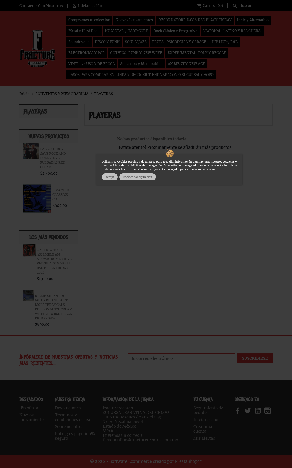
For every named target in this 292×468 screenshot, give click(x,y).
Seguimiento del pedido (208, 410)
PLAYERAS (35, 111)
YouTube (261, 410)
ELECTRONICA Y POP (86, 53)
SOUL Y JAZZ (136, 42)
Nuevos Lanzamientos (134, 20)
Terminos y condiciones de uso (73, 417)
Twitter (250, 410)
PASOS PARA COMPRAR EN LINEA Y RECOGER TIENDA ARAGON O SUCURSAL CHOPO (141, 75)
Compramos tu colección (89, 20)
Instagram (273, 410)
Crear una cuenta (202, 429)
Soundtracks (78, 42)
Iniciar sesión (206, 419)
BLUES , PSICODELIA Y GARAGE (179, 42)
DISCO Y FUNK (107, 42)
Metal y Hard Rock (83, 31)
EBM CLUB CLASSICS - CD (61, 194)
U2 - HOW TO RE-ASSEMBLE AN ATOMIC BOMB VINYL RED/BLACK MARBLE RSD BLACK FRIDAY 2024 (54, 261)
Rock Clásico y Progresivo (175, 31)
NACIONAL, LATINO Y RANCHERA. (232, 31)
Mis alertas (204, 438)
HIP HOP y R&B (225, 42)
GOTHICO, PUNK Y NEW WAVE (136, 53)
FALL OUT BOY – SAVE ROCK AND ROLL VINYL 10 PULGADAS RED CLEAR (53, 158)
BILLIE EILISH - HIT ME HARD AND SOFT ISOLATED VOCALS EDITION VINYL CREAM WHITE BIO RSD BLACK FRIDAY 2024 (54, 307)
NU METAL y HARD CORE (126, 31)
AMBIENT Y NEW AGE (186, 64)
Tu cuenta (203, 399)
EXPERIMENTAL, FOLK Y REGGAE (197, 53)
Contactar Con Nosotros (41, 6)
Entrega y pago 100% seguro (75, 436)
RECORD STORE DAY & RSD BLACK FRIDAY (195, 20)
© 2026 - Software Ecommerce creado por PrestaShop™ (146, 461)
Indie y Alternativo (253, 20)
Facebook (242, 410)
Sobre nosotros (69, 426)
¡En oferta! (29, 408)
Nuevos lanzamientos (32, 417)
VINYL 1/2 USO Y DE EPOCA (91, 64)
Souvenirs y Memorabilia (141, 64)
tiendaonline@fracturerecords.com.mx (140, 439)
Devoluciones (68, 408)
